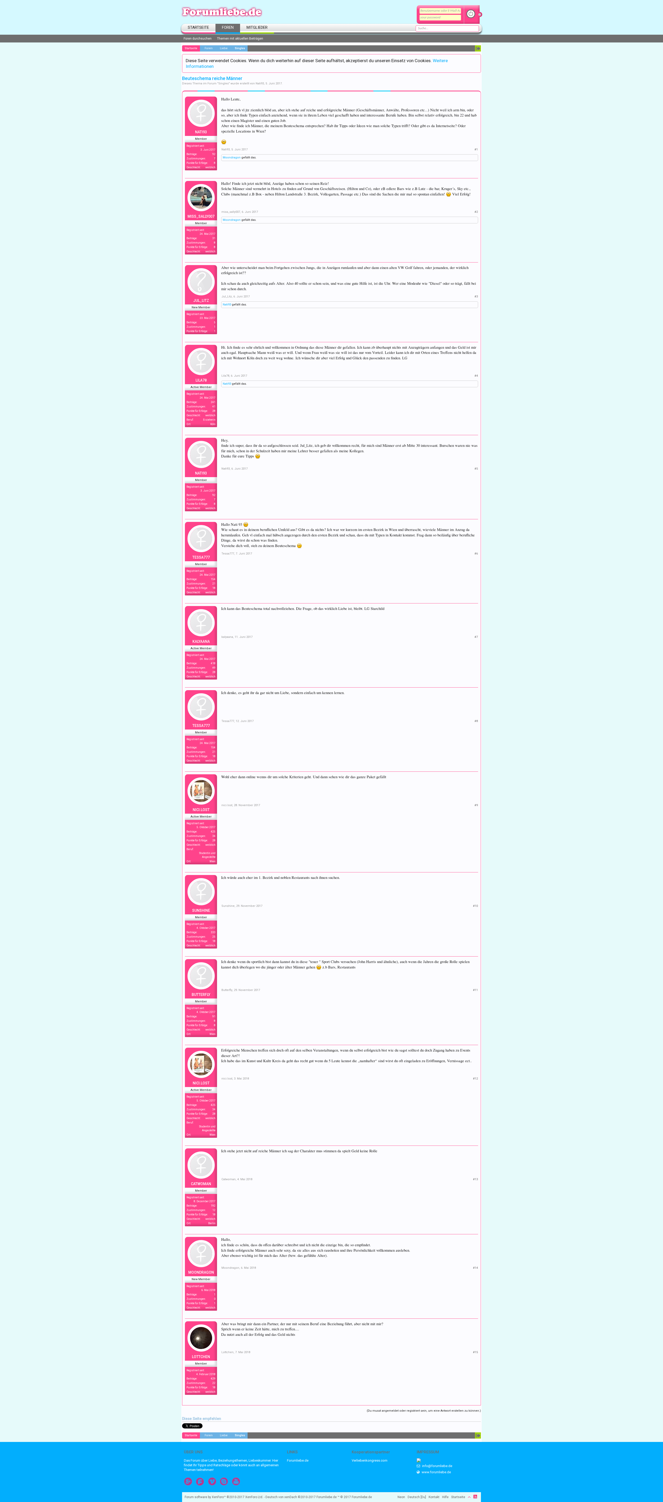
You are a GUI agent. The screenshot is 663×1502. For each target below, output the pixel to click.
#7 (476, 637)
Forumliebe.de (297, 1460)
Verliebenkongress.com (369, 1460)
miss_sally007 (201, 216)
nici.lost (201, 810)
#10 (475, 906)
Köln (212, 424)
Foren (228, 27)
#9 (476, 805)
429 (213, 1378)
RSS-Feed (475, 1496)
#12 (475, 1078)
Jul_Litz (201, 300)
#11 (475, 990)
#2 (476, 212)
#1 (476, 149)
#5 (476, 468)
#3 (476, 296)
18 (213, 588)
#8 (476, 721)
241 (213, 402)
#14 (475, 1268)
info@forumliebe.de (436, 1466)
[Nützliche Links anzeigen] (478, 48)
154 (213, 579)
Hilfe (445, 1497)
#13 (475, 1179)
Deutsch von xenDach (290, 1497)
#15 (475, 1352)
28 (213, 411)
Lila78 (201, 380)
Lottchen (201, 1357)
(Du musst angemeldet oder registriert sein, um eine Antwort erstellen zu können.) (424, 1410)
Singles (223, 83)
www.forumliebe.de (436, 1472)
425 (213, 831)
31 (213, 238)
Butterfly (201, 995)
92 (213, 154)
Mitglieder (257, 27)
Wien (212, 861)
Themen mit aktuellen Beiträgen (240, 38)
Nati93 (260, 83)
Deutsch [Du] (417, 1497)
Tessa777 (201, 557)
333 (213, 932)
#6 (476, 553)
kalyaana (201, 641)
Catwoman (201, 1184)
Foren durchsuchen (198, 38)
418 (213, 663)
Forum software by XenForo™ (224, 1497)
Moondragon (232, 157)
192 (213, 1205)
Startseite (198, 27)
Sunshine (201, 910)
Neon (401, 1497)
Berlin (211, 1223)
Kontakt (434, 1497)
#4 (476, 375)
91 (213, 1016)
